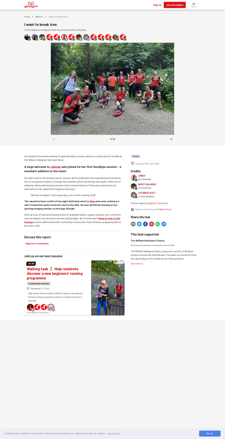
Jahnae (56, 166)
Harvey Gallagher (147, 184)
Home (27, 16)
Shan (93, 201)
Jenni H (141, 175)
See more (136, 263)
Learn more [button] (113, 433)
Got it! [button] (209, 433)
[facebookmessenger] (163, 224)
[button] (194, 5)
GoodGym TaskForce (157, 203)
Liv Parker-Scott (147, 192)
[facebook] (145, 224)
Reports (39, 16)
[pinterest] (151, 224)
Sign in (157, 4)
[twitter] (139, 224)
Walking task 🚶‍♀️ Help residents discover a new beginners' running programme (55, 273)
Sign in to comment (37, 243)
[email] (133, 224)
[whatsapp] (157, 224)
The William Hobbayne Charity (148, 240)
